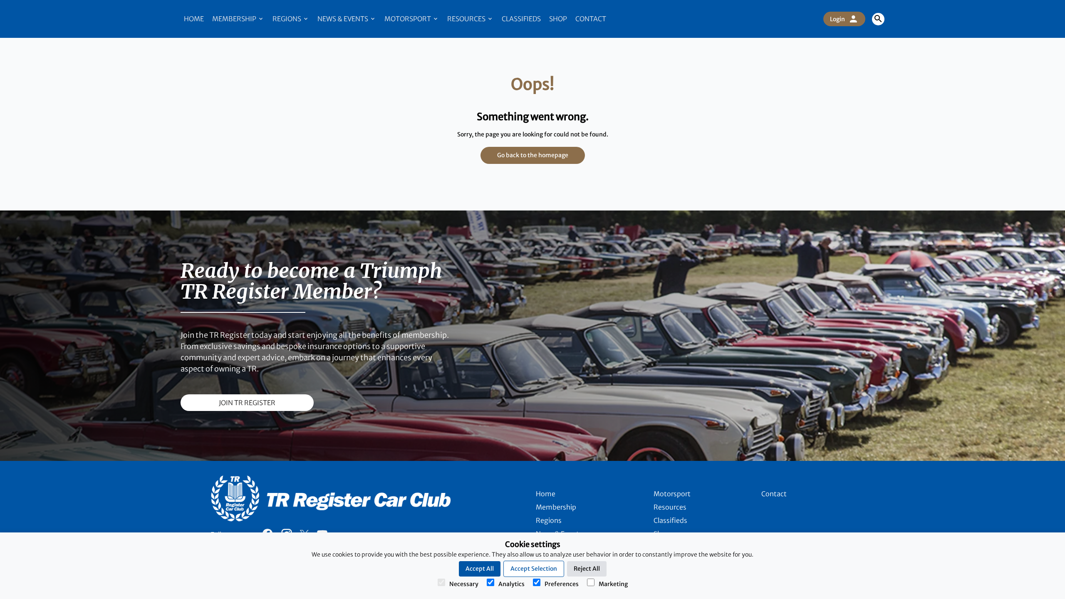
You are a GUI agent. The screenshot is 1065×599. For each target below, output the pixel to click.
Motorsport (408, 19)
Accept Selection (533, 568)
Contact (590, 19)
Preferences (562, 584)
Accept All (480, 568)
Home (194, 19)
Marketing (613, 584)
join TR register (247, 403)
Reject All (587, 568)
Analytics (511, 584)
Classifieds (521, 19)
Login (837, 19)
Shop (558, 19)
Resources (467, 19)
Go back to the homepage (532, 155)
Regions (287, 19)
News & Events (343, 19)
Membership (235, 19)
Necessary (463, 584)
